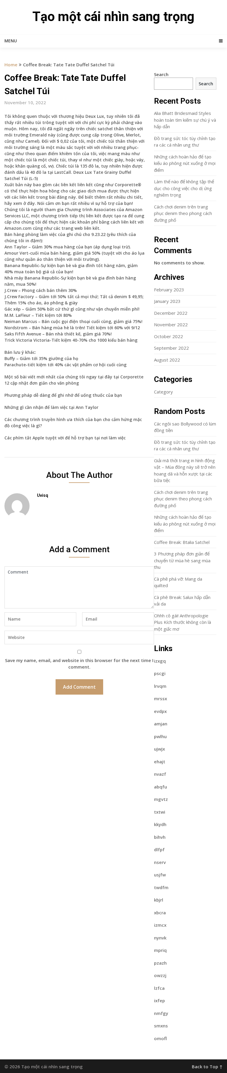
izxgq (160, 661)
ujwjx (159, 749)
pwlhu (160, 736)
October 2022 (168, 336)
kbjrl (158, 900)
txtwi (159, 812)
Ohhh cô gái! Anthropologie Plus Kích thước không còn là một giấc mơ (182, 622)
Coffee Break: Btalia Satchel (182, 542)
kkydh (160, 824)
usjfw (160, 875)
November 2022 (171, 324)
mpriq (160, 950)
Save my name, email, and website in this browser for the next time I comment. (79, 663)
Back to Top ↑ (207, 1066)
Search (161, 74)
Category (163, 392)
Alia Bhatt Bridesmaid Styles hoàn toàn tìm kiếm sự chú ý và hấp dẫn (185, 119)
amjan (160, 724)
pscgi (160, 673)
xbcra (160, 912)
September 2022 (171, 348)
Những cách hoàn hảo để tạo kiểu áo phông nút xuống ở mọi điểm (184, 163)
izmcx (160, 925)
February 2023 (169, 290)
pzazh (160, 963)
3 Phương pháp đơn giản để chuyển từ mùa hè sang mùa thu (182, 560)
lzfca (159, 988)
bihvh (160, 837)
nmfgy (161, 1013)
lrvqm (160, 686)
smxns (161, 1026)
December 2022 (170, 313)
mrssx (160, 698)
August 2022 (167, 360)
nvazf (160, 774)
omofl (160, 1038)
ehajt (159, 761)
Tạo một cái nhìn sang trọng (113, 16)
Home (10, 65)
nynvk (160, 938)
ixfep (159, 1000)
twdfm (161, 887)
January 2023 (167, 301)
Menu (10, 41)
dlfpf (159, 849)
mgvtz (161, 799)
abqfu (160, 787)
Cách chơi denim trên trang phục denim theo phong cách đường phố (183, 213)
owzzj (160, 975)
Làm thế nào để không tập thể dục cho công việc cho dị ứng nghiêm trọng (184, 188)
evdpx (160, 711)
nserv (160, 862)
